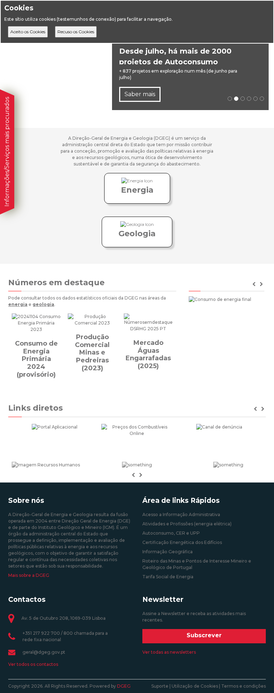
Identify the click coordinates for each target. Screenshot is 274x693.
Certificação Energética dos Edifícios (182, 542)
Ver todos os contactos (33, 664)
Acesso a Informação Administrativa (181, 514)
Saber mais (140, 94)
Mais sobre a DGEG (28, 575)
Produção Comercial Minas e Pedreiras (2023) (92, 352)
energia (17, 304)
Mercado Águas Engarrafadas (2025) (148, 354)
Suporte (159, 686)
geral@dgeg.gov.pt (43, 652)
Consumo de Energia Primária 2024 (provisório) (36, 359)
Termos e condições (243, 686)
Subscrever (204, 635)
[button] (256, 409)
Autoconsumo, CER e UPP (171, 533)
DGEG (124, 686)
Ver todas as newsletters (169, 652)
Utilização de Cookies (195, 686)
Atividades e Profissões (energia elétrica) (187, 523)
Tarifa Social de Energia (167, 576)
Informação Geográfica (167, 551)
